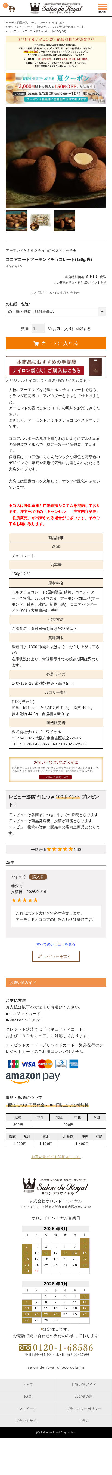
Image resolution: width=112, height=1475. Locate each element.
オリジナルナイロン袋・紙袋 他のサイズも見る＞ (48, 380)
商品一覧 (22, 22)
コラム (84, 1421)
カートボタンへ (86, 1467)
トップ (28, 1384)
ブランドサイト (27, 1421)
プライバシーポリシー (84, 1409)
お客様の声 (84, 1396)
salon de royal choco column (56, 1367)
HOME (10, 22)
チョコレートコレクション (47, 22)
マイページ (28, 1409)
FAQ (28, 1396)
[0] (12, 9)
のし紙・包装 (19, 304)
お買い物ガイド (83, 1384)
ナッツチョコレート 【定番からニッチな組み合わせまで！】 (46, 26)
